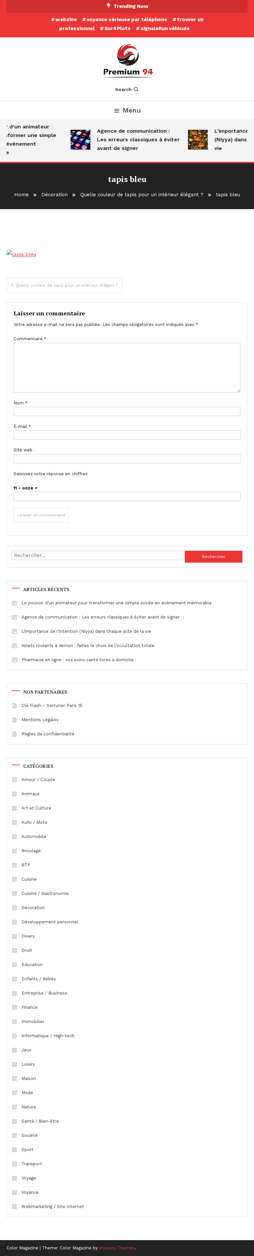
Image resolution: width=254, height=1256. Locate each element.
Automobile (33, 836)
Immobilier (32, 1021)
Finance (29, 1007)
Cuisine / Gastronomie (45, 893)
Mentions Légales (40, 719)
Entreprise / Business (44, 993)
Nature (28, 1106)
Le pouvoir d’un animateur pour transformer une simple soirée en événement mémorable (116, 602)
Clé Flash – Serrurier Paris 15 (51, 705)
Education (32, 964)
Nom (20, 402)
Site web (23, 449)
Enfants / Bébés (38, 978)
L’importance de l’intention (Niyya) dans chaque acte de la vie (86, 631)
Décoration (33, 907)
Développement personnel (49, 921)
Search (123, 89)
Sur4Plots (118, 28)
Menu (132, 110)
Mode (27, 1092)
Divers (28, 936)
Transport (31, 1163)
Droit (26, 950)
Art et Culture (36, 808)
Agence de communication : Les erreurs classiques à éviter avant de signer (135, 139)
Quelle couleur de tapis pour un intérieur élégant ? (66, 285)
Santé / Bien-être (40, 1121)
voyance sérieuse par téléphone (127, 20)
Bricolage (31, 850)
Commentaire (30, 338)
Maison (28, 1078)
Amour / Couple (38, 779)
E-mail (22, 426)
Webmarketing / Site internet (52, 1206)
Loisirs (28, 1064)
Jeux (26, 1049)
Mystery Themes (117, 1247)
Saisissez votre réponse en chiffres (51, 473)
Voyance (30, 1192)
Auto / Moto (34, 822)
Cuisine (29, 879)
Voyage (28, 1178)
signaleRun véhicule (165, 28)
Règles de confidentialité (47, 733)
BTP (25, 864)
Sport (27, 1149)
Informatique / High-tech (47, 1035)
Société (29, 1135)
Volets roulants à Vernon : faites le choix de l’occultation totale (87, 645)
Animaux (30, 793)
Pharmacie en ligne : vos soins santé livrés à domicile (77, 659)
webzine (66, 20)
